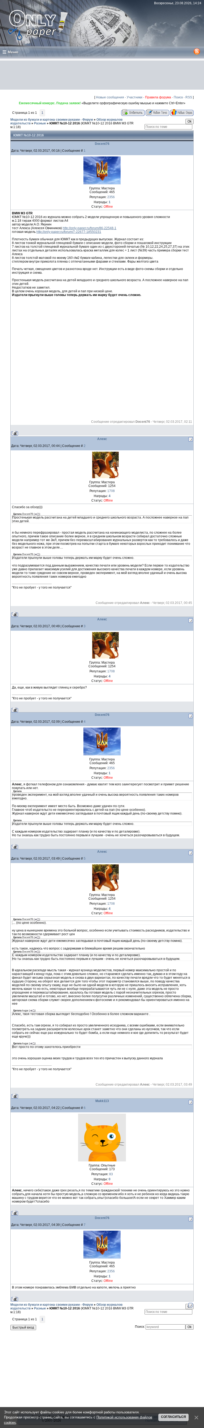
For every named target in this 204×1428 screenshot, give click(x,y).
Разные (40, 123)
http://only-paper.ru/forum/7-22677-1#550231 (68, 232)
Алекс (102, 439)
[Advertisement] (102, 75)
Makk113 (102, 1101)
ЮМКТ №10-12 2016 (64, 123)
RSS (188, 97)
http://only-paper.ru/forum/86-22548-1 (89, 228)
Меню (13, 52)
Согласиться (173, 1417)
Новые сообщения (110, 97)
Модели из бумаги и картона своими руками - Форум (51, 119)
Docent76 (102, 144)
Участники (134, 97)
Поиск (178, 97)
